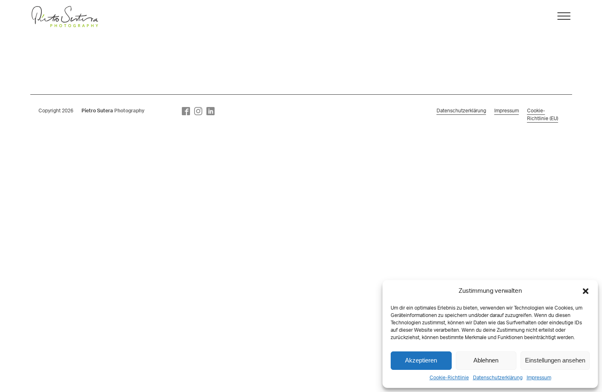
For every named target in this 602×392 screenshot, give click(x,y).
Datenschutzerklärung (498, 377)
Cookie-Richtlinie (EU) (542, 114)
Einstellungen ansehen (555, 360)
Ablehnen (485, 360)
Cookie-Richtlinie (449, 377)
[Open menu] (564, 16)
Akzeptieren (421, 360)
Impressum (539, 377)
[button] (586, 291)
